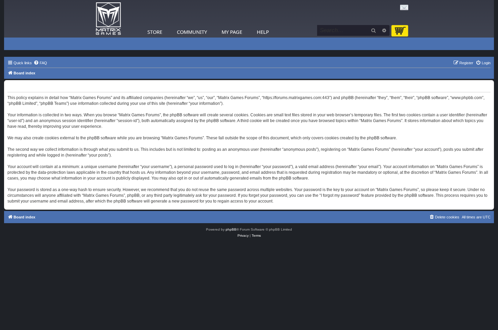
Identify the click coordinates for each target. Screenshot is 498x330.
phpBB (231, 229)
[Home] (108, 19)
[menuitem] (40, 63)
